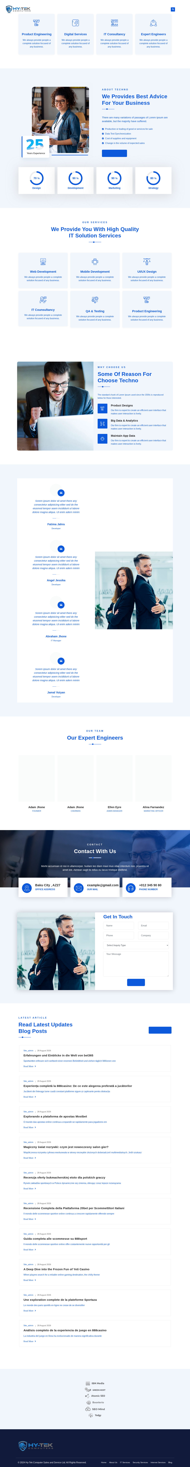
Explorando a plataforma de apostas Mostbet (55, 1116)
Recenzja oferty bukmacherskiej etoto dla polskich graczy (64, 1177)
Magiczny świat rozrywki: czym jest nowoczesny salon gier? (66, 1147)
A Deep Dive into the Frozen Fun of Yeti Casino (56, 1269)
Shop (180, 10)
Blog (132, 9)
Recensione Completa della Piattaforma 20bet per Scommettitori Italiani (74, 1208)
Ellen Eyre (114, 807)
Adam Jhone (36, 807)
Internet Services (115, 9)
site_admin (28, 1050)
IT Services (70, 9)
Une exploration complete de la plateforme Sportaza (60, 1299)
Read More (28, 1066)
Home (44, 9)
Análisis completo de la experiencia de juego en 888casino (65, 1330)
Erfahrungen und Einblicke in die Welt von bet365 (58, 1055)
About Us (55, 9)
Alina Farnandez (153, 807)
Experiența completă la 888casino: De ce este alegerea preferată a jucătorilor (78, 1085)
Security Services (91, 9)
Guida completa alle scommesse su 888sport (55, 1238)
